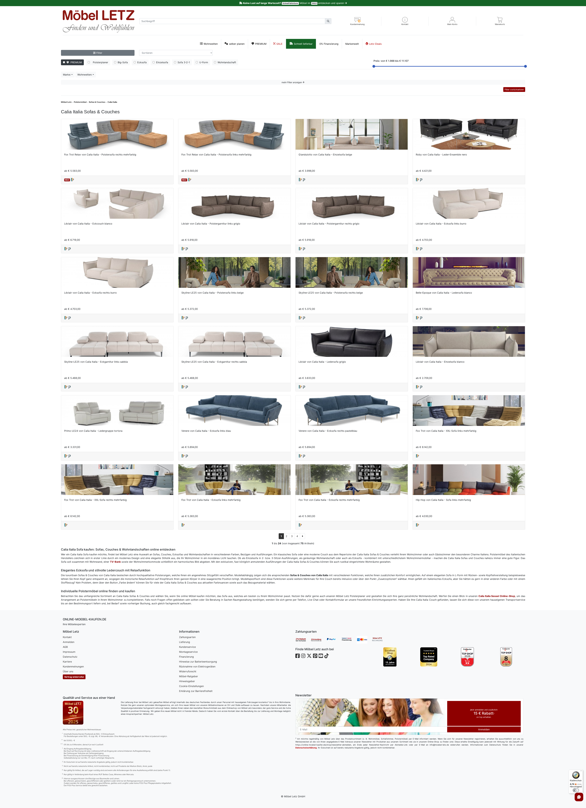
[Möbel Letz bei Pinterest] (315, 656)
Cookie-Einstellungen (191, 686)
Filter (99, 52)
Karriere (67, 661)
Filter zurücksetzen (514, 89)
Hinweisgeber (187, 681)
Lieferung (184, 642)
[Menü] (581, 771)
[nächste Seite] (302, 536)
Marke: (67, 74)
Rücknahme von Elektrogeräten (197, 666)
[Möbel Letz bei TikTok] (326, 656)
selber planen (237, 43)
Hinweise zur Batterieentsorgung (198, 661)
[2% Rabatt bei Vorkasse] (303, 640)
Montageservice (188, 651)
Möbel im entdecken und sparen (294, 3)
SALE (279, 43)
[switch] (576, 790)
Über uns (68, 671)
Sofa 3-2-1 (183, 62)
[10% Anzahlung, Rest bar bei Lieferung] (318, 640)
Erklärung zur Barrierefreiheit (195, 691)
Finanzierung (186, 656)
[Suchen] (328, 21)
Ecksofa (142, 62)
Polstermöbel (80, 102)
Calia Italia (112, 102)
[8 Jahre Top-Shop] (506, 656)
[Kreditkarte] (364, 640)
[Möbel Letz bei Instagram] (303, 656)
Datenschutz (70, 656)
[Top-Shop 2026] (467, 656)
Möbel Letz (66, 102)
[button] (405, 21)
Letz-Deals (375, 43)
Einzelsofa (161, 62)
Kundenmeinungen (73, 666)
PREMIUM (260, 43)
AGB (65, 646)
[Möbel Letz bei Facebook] (297, 656)
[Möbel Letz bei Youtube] (321, 656)
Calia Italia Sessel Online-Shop (496, 596)
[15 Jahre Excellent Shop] (390, 656)
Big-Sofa (122, 62)
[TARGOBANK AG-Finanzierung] (349, 640)
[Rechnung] (379, 640)
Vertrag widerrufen (74, 677)
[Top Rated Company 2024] (429, 656)
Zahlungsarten (187, 637)
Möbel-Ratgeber (188, 676)
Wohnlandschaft (226, 62)
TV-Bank (115, 561)
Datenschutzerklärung (306, 748)
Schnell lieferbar (303, 43)
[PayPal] (333, 640)
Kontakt (67, 637)
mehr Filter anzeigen (292, 82)
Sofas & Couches (97, 102)
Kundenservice (187, 646)
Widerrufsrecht (187, 671)
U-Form (203, 62)
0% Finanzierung (328, 43)
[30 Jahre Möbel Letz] (73, 712)
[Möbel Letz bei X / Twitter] (309, 656)
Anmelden (68, 642)
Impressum (69, 651)
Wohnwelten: (84, 74)
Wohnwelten (211, 43)
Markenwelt (352, 43)
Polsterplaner (99, 62)
